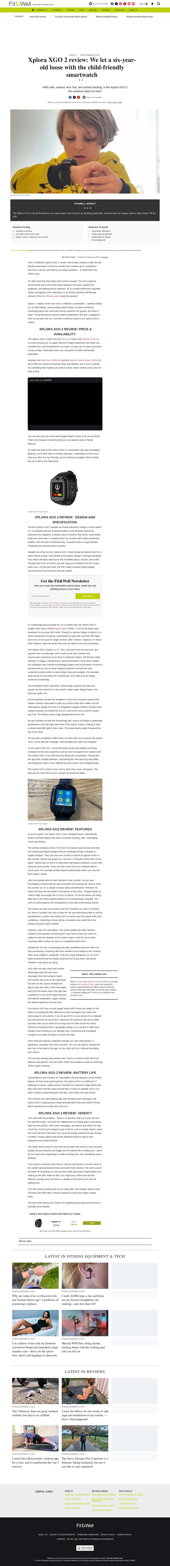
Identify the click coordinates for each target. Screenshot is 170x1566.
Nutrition (119, 10)
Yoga (81, 10)
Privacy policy (108, 1535)
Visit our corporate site (114, 1558)
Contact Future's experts (62, 1535)
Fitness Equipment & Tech (89, 55)
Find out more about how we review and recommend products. (120, 250)
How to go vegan (72, 1508)
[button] (65, 1222)
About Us (42, 1535)
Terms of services (60, 603)
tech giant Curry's (86, 984)
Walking (93, 10)
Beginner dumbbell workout (106, 16)
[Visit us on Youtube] (129, 3)
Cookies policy (124, 1535)
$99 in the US (65, 339)
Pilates (70, 10)
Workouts (42, 10)
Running (106, 10)
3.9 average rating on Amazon (90, 982)
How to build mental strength (77, 1503)
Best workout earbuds (101, 1510)
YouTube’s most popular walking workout (71, 16)
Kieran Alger (70, 257)
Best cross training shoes (103, 1505)
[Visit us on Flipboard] (133, 3)
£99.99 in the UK (90, 339)
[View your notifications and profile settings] (152, 3)
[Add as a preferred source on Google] (85, 1548)
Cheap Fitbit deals (127, 1503)
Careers (61, 1539)
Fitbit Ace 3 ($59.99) (51, 360)
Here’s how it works (115, 102)
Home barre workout (38, 16)
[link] (38, 1223)
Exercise (72, 55)
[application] (65, 404)
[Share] (70, 97)
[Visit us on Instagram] (120, 3)
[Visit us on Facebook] (112, 3)
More (132, 10)
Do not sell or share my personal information (90, 1539)
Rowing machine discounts (131, 1494)
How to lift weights (73, 1499)
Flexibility (57, 10)
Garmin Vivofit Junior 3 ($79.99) (85, 360)
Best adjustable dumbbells (103, 1494)
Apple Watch (61, 628)
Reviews (105, 257)
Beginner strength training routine (139, 16)
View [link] (92, 1223)
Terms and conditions (88, 1535)
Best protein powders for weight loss (102, 1500)
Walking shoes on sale (129, 1508)
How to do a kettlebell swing (77, 1494)
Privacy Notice (35, 605)
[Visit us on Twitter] (116, 3)
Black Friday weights (128, 1499)
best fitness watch (51, 296)
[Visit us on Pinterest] (124, 3)
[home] (33, 10)
